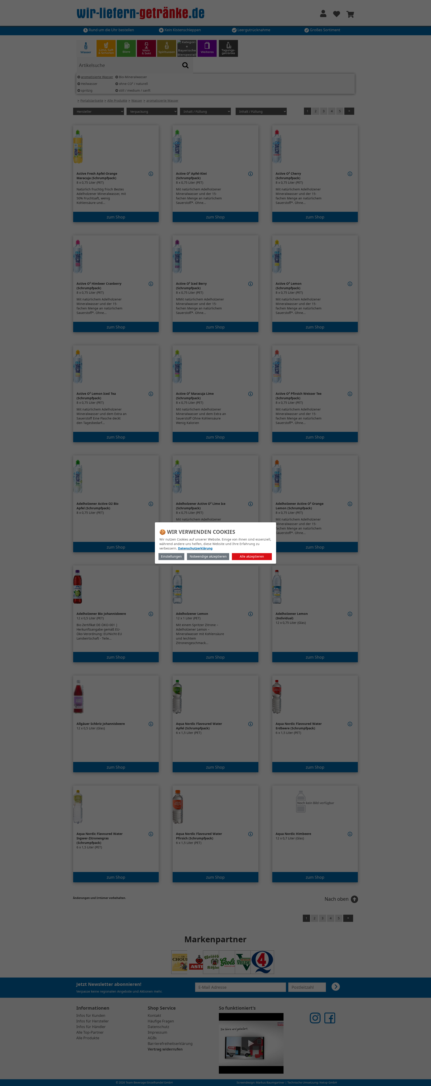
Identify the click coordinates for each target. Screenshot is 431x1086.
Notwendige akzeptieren (208, 556)
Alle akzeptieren (252, 556)
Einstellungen (171, 556)
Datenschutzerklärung (195, 548)
